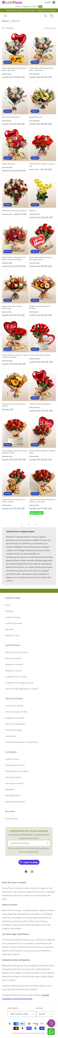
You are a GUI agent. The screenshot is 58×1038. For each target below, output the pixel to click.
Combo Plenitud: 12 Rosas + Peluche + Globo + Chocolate (15, 356)
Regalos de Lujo (12, 635)
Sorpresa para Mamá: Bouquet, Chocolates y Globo (40, 258)
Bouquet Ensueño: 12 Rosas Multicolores (12, 307)
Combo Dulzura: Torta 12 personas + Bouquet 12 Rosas (15, 452)
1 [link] (21, 524)
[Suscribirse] (47, 843)
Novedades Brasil (13, 795)
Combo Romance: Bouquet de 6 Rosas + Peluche (13, 500)
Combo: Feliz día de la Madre (40, 355)
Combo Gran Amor (8, 164)
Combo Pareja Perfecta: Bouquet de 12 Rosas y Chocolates (42, 500)
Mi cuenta (11, 10)
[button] (5, 16)
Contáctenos (11, 736)
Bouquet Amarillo (35, 117)
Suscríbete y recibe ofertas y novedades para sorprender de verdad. (29, 835)
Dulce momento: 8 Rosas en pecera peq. (42, 165)
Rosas (8, 605)
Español (48, 2)
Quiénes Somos (12, 759)
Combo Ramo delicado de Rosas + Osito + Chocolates (41, 69)
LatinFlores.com (24, 1033)
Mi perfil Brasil (11, 818)
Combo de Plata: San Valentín (40, 404)
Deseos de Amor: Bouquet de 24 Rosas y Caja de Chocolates (13, 258)
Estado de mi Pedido (46, 10)
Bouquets (9, 629)
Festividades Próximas (15, 765)
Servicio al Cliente (26, 10)
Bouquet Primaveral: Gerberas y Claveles (14, 405)
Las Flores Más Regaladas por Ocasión (22, 689)
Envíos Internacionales (15, 724)
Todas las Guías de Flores (16, 652)
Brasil (5, 21)
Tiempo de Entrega (13, 730)
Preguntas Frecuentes (15, 718)
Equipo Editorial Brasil (15, 801)
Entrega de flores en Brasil (16, 771)
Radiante (32, 211)
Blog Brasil (10, 789)
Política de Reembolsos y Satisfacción (21, 742)
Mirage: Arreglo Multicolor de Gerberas (39, 307)
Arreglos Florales (12, 617)
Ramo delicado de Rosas (11, 117)
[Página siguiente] (36, 524)
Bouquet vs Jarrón (13, 670)
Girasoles (9, 611)
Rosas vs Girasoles (13, 658)
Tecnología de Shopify (38, 1033)
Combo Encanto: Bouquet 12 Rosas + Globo (42, 452)
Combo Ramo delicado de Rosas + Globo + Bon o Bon (14, 69)
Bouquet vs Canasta (14, 664)
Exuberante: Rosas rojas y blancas (14, 211)
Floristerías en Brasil (14, 783)
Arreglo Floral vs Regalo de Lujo (19, 682)
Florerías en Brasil (13, 777)
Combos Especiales (13, 623)
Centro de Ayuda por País (16, 712)
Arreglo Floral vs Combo (16, 676)
